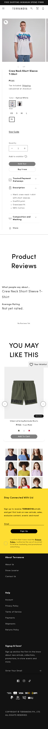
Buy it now (22, 170)
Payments (10, 618)
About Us (9, 565)
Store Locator (12, 571)
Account (9, 600)
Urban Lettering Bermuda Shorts (24, 421)
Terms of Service (13, 612)
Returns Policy (12, 630)
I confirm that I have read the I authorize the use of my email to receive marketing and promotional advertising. (26, 543)
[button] (3, 8)
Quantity (12, 143)
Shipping (26, 86)
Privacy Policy (11, 606)
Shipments (10, 624)
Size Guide (14, 132)
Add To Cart (24, 437)
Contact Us (10, 577)
